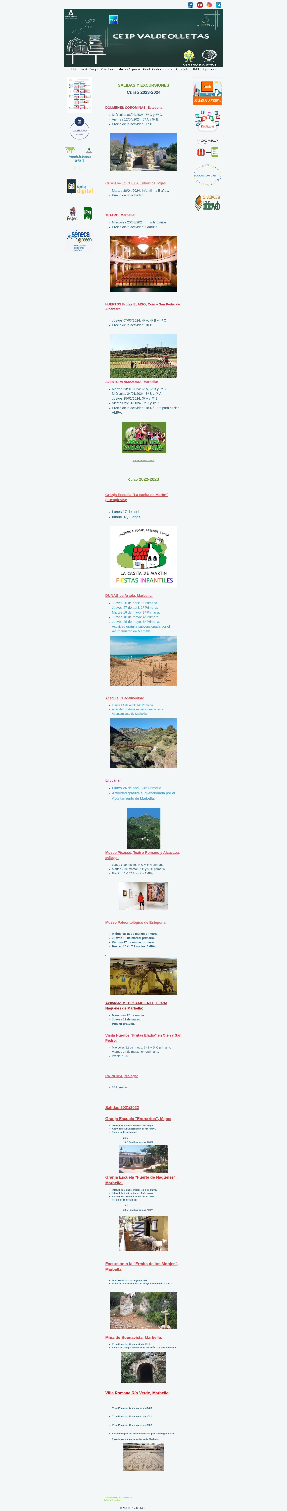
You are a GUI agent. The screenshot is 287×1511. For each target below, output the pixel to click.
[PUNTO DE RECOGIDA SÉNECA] (79, 240)
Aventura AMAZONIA (143, 460)
